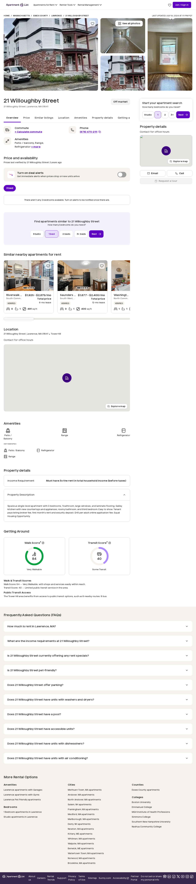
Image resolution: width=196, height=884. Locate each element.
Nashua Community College (147, 826)
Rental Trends (51, 878)
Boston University (141, 802)
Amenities (80, 117)
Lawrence (56, 16)
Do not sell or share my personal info (151, 878)
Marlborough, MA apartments (83, 819)
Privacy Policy (72, 878)
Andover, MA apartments (81, 794)
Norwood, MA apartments (81, 858)
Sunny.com (105, 878)
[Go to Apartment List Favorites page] (170, 5)
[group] (29, 275)
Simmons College (141, 816)
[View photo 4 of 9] (170, 54)
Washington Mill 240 (127, 294)
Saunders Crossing (73, 294)
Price (26, 117)
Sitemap (92, 878)
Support (61, 878)
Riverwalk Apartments (21, 294)
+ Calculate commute (28, 131)
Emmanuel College (142, 807)
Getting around (128, 117)
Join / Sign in (181, 5)
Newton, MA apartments (81, 829)
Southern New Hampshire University (151, 821)
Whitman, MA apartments (81, 838)
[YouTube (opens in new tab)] (183, 876)
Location (63, 117)
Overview (12, 117)
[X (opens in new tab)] (178, 876)
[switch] (67, 174)
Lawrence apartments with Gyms (21, 794)
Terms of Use (81, 878)
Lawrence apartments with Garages (23, 789)
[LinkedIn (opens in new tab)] (169, 876)
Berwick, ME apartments (81, 848)
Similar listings (44, 117)
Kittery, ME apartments (80, 833)
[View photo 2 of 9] (122, 73)
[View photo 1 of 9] (51, 54)
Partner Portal (135, 878)
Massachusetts (21, 16)
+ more (35, 146)
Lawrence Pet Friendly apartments (22, 799)
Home (7, 16)
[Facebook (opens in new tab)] (174, 876)
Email (154, 173)
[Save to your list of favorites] (92, 24)
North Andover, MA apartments (84, 799)
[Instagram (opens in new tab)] (187, 876)
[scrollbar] (67, 319)
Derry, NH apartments (79, 824)
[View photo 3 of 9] (122, 35)
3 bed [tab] (9, 188)
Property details (102, 117)
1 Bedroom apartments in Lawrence (23, 812)
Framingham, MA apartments (83, 809)
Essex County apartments (146, 789)
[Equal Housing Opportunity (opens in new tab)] (165, 876)
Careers (41, 878)
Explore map (118, 406)
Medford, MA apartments (81, 814)
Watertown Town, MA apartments (86, 853)
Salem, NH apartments (80, 804)
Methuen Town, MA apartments (85, 789)
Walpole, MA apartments (81, 843)
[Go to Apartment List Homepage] (17, 5)
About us (31, 878)
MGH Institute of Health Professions (151, 812)
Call (181, 173)
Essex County (40, 16)
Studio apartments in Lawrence (21, 816)
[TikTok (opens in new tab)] (192, 876)
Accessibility (121, 878)
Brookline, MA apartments (82, 863)
